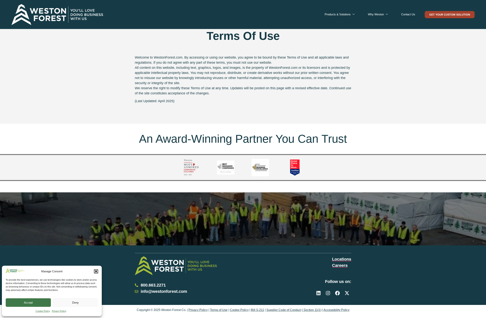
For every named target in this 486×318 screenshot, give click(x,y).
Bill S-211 (257, 310)
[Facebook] (337, 293)
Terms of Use (219, 310)
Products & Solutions (338, 14)
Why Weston (376, 14)
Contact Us (408, 14)
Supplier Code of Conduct (283, 310)
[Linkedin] (318, 293)
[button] (96, 271)
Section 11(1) (312, 310)
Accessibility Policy (336, 310)
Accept (28, 302)
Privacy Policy (59, 311)
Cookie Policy (43, 311)
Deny (75, 302)
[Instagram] (328, 293)
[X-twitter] (347, 293)
